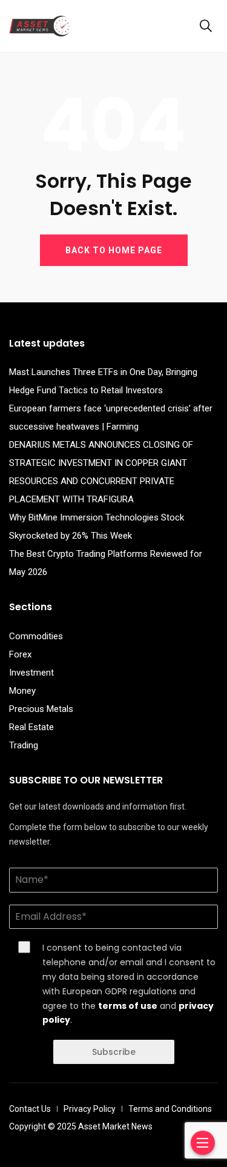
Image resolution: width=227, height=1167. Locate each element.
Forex (20, 654)
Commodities (36, 636)
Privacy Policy (90, 1109)
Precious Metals (41, 708)
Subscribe (114, 1052)
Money (22, 690)
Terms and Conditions (170, 1109)
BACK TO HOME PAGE (113, 250)
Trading (23, 745)
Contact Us (30, 1109)
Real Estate (31, 727)
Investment (31, 672)
